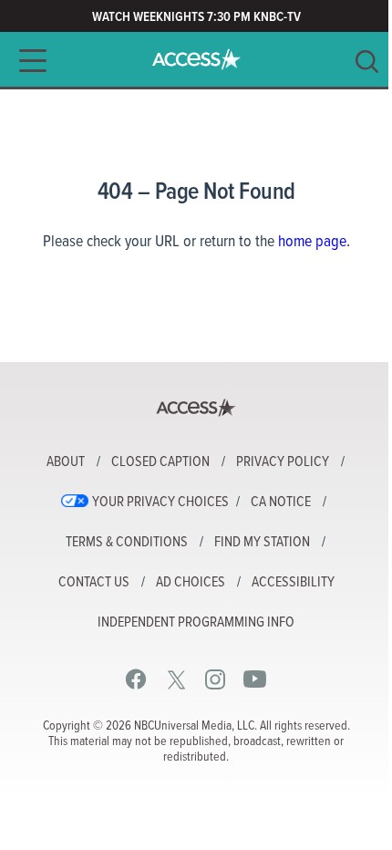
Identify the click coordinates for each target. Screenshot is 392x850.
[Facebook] (136, 679)
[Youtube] (254, 679)
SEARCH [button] (367, 61)
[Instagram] (215, 679)
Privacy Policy (282, 462)
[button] (27, 60)
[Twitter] (176, 679)
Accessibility (293, 583)
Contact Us (93, 583)
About (65, 462)
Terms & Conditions (127, 543)
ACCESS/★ (196, 59)
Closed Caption (160, 462)
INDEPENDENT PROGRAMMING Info (196, 623)
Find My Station (262, 543)
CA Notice (281, 502)
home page (312, 242)
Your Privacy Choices (160, 502)
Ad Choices (190, 583)
